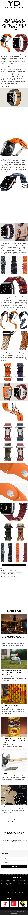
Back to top (13, 913)
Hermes (20, 822)
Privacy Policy (17, 888)
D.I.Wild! (4, 806)
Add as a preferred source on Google (14, 565)
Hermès (8, 86)
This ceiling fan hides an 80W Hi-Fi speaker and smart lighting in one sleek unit (13, 638)
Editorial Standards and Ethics (7, 888)
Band (13, 822)
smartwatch (14, 824)
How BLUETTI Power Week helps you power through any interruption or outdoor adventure (14, 832)
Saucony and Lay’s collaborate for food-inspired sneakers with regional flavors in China (14, 740)
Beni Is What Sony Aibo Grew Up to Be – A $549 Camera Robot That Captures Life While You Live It (13, 672)
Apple (7, 822)
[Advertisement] (14, 14)
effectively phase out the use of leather (16, 73)
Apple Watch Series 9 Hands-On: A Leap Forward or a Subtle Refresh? (14, 840)
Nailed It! (4, 773)
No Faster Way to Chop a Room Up (11, 706)
